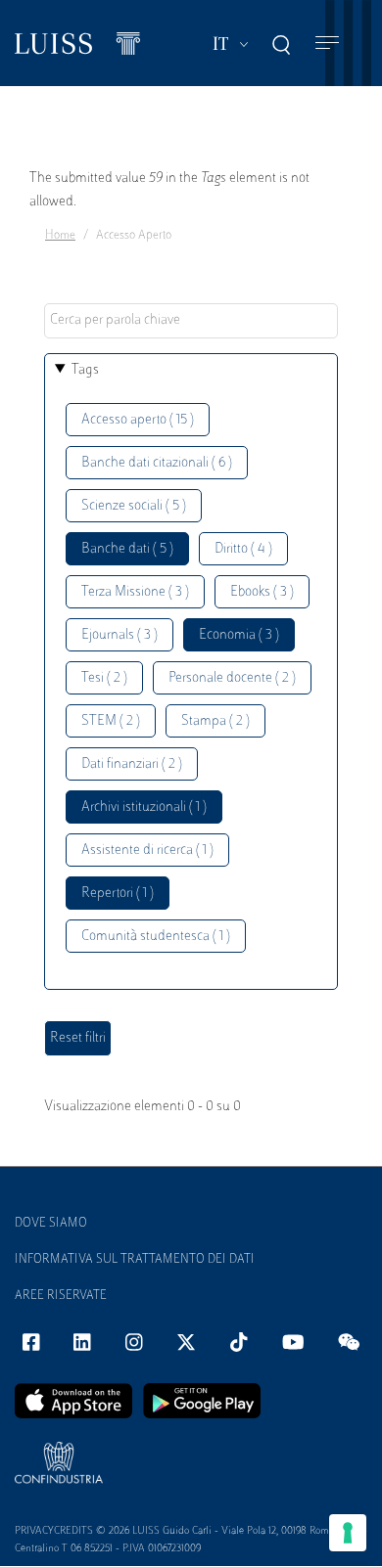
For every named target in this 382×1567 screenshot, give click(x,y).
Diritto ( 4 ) (243, 549)
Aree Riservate (61, 1296)
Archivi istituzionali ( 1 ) (144, 807)
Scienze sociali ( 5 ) (133, 506)
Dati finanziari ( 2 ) (131, 764)
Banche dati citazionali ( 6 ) (156, 463)
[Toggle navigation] (327, 43)
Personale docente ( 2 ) (232, 678)
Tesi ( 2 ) (104, 678)
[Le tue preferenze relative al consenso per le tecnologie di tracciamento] (347, 1532)
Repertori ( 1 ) (117, 893)
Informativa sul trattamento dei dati (135, 1260)
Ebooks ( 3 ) (262, 592)
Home (60, 236)
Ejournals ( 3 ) (119, 635)
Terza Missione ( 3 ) (135, 592)
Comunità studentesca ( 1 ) (155, 936)
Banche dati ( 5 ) (127, 549)
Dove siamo (51, 1224)
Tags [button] (85, 370)
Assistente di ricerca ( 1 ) (147, 850)
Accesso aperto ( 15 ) (137, 420)
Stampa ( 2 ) (215, 721)
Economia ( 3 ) (239, 635)
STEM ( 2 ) (110, 721)
